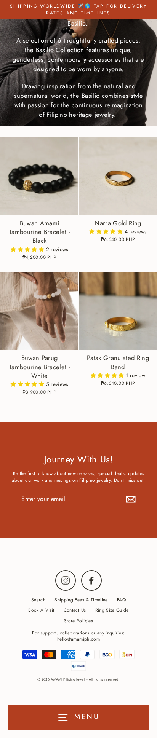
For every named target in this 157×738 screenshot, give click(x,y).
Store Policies (78, 620)
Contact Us (75, 610)
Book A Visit (41, 610)
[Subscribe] (129, 499)
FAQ (121, 599)
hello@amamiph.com (78, 639)
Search (38, 599)
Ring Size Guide (112, 610)
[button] (28, 249)
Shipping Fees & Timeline (80, 599)
